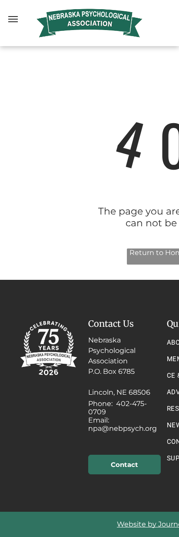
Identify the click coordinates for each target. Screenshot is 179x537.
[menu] (13, 19)
